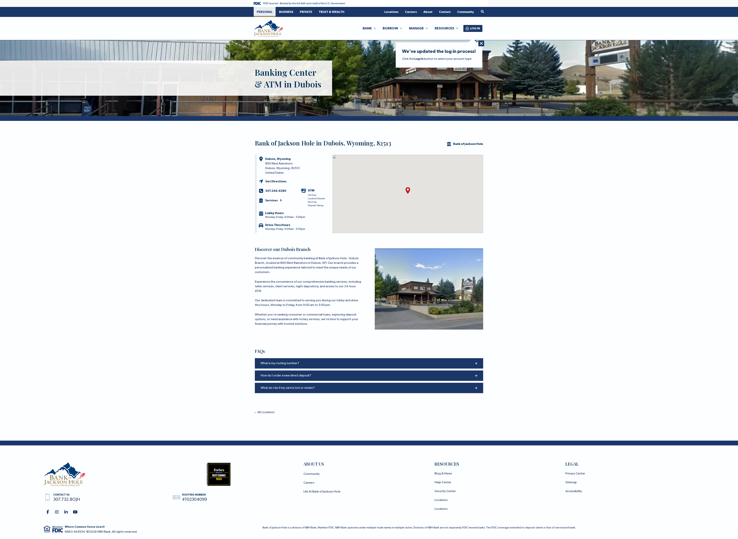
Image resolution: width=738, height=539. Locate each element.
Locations (441, 500)
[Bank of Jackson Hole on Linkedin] (66, 512)
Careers (308, 482)
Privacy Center (575, 473)
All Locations (264, 412)
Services (271, 200)
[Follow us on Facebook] (48, 512)
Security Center (445, 491)
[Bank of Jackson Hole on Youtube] (75, 512)
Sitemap (571, 482)
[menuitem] (265, 12)
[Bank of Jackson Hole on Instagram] (57, 512)
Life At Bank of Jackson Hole (321, 491)
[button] (482, 11)
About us (313, 464)
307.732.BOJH (66, 499)
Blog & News (443, 473)
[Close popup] (481, 43)
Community (311, 474)
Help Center (443, 482)
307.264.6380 (275, 190)
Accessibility (573, 491)
